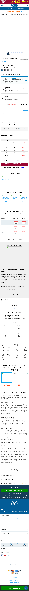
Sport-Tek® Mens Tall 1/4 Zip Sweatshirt (14, 198)
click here (13, 411)
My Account (3, 518)
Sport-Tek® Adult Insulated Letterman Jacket (5, 179)
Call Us (4, 545)
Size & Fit (25, 110)
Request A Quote (4, 524)
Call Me (11, 545)
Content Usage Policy (14, 582)
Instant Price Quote (14, 129)
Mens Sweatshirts (16, 11)
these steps (13, 460)
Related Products (7, 479)
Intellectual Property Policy (14, 580)
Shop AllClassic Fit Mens (7, 385)
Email (24, 545)
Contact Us (16, 525)
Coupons (16, 520)
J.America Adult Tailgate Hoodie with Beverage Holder (23, 199)
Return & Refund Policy (14, 583)
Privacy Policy (14, 577)
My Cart (2, 520)
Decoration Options (8, 475)
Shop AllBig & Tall (20, 385)
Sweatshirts (8, 11)
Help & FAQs (17, 524)
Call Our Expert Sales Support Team (14, 490)
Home (2, 11)
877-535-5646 (21, 8)
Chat (18, 545)
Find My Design (17, 518)
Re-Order (16, 522)
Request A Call (4, 525)
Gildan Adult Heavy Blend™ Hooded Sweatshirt (5, 199)
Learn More (4, 61)
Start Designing (14, 588)
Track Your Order (4, 522)
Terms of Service (14, 579)
